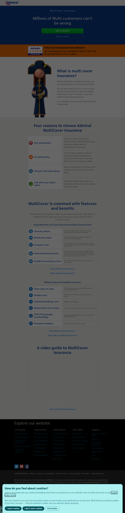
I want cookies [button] (13, 508)
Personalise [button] (52, 508)
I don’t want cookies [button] (33, 508)
